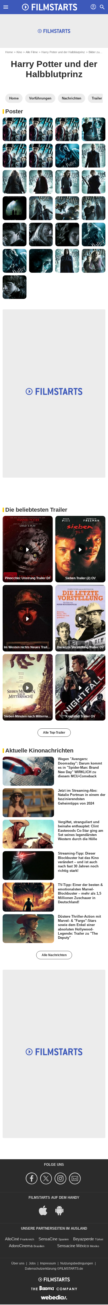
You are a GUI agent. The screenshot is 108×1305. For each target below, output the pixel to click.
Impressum (48, 1263)
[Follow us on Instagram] (61, 1178)
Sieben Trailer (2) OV (80, 578)
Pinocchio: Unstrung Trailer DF (28, 578)
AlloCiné (12, 1239)
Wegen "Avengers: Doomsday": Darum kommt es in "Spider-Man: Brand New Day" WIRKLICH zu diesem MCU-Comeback (80, 767)
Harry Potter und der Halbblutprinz (63, 52)
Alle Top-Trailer (54, 732)
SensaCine (48, 1239)
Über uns (17, 1263)
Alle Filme (32, 52)
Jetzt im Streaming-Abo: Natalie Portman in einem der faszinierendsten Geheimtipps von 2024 (81, 796)
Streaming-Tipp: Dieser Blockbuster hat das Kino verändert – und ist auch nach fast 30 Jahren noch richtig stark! (78, 861)
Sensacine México (73, 1245)
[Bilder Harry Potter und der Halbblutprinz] (14, 129)
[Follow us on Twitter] (46, 1178)
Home (9, 52)
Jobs (32, 1263)
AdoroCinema (21, 1245)
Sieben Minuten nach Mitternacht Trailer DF (28, 716)
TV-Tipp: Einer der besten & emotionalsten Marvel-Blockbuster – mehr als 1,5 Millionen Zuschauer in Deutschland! (80, 893)
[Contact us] (75, 1178)
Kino (19, 52)
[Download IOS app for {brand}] (45, 1210)
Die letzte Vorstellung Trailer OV (80, 647)
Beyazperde (83, 1239)
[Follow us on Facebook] (32, 1178)
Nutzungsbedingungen (76, 1263)
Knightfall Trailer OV (80, 716)
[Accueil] (49, 7)
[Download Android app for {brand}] (62, 1210)
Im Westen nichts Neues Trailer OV (28, 647)
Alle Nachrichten (54, 955)
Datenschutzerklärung (40, 1268)
